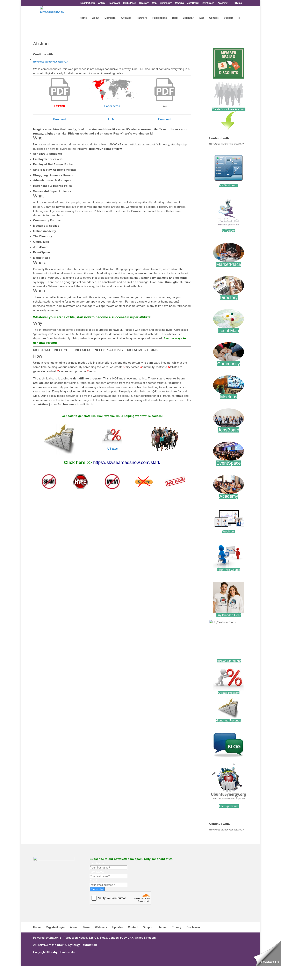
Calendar (188, 17)
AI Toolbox (228, 230)
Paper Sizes (112, 106)
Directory (144, 3)
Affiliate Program (228, 692)
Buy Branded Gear (228, 615)
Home (83, 17)
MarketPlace (129, 3)
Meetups (179, 3)
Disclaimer (193, 927)
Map (154, 3)
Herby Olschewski (62, 952)
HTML (112, 119)
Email (93, 880)
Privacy (176, 927)
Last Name (97, 871)
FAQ (201, 17)
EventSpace (208, 3)
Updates (117, 927)
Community (166, 3)
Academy (222, 3)
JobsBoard (192, 3)
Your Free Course (228, 569)
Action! (101, 3)
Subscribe (97, 889)
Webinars (228, 531)
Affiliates (126, 17)
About (95, 17)
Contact (213, 17)
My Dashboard (228, 185)
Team (86, 927)
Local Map (228, 330)
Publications (159, 17)
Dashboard (114, 3)
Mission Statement (229, 660)
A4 (165, 106)
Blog (175, 17)
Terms (162, 927)
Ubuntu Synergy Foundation (77, 944)
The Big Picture (229, 806)
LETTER (59, 106)
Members (110, 17)
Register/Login (87, 3)
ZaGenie (55, 937)
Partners (142, 17)
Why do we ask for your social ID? (50, 61)
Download (59, 119)
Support (228, 17)
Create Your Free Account (228, 109)
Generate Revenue (228, 720)
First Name (97, 863)
